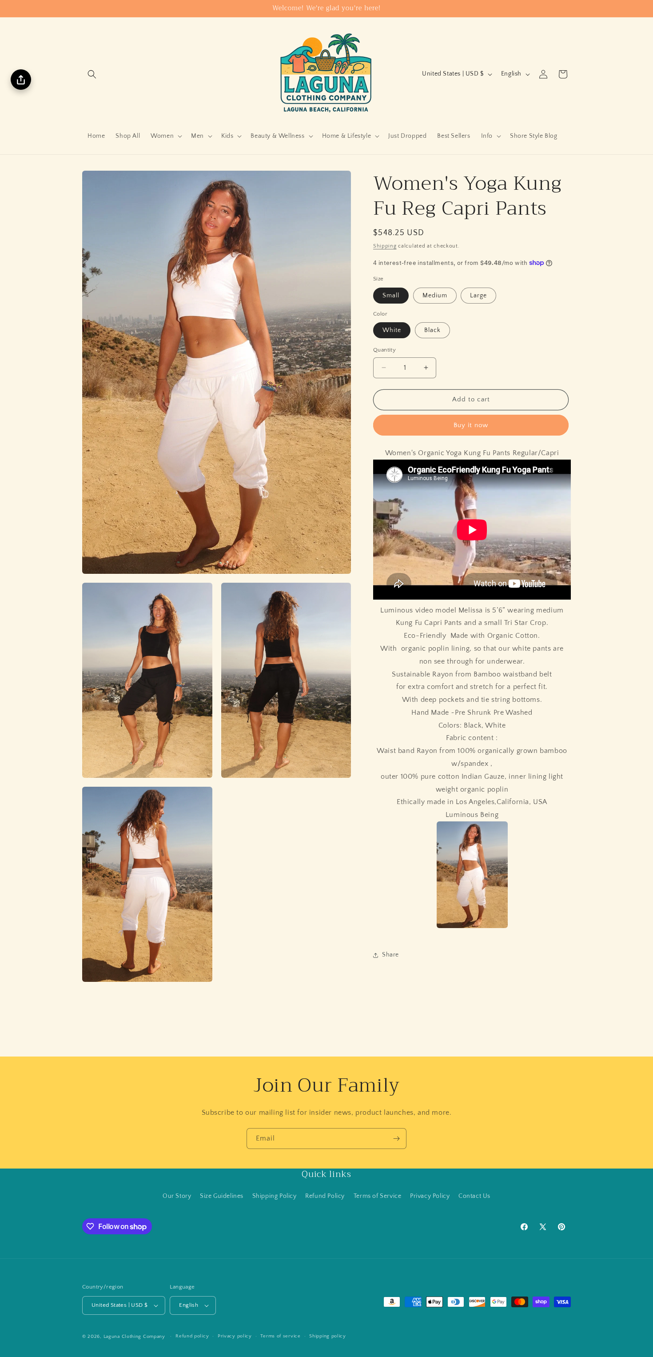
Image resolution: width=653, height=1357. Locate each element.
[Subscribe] (396, 1138)
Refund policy (192, 1336)
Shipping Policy (274, 1196)
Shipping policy (327, 1336)
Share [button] (390, 954)
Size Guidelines (221, 1196)
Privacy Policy (430, 1196)
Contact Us (474, 1196)
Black (432, 330)
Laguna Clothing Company (134, 1336)
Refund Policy (325, 1196)
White (391, 330)
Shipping (385, 246)
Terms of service (280, 1336)
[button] (92, 74)
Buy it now (471, 425)
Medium (434, 295)
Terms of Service (378, 1196)
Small (390, 295)
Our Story (177, 1196)
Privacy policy (235, 1336)
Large (478, 295)
